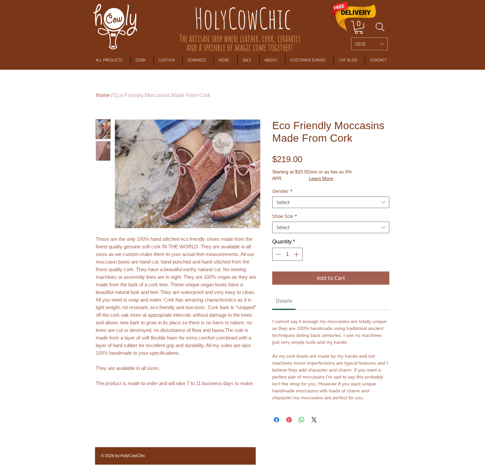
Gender (282, 191)
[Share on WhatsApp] (302, 420)
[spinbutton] (287, 254)
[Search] (380, 27)
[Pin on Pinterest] (289, 420)
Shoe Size (284, 216)
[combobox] (330, 202)
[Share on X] (314, 420)
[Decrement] (277, 254)
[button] (369, 43)
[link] (359, 27)
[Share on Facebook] (276, 420)
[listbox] (369, 43)
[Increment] (297, 254)
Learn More (321, 178)
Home (103, 95)
